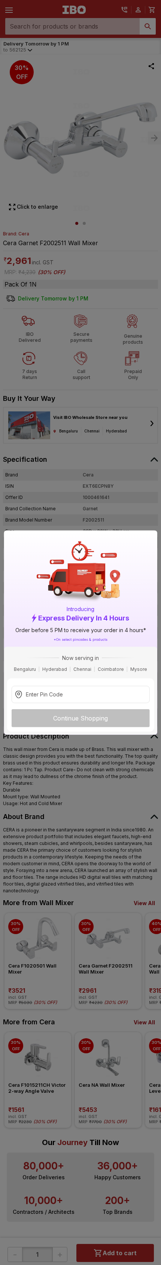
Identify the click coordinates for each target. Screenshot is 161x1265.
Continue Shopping (80, 718)
